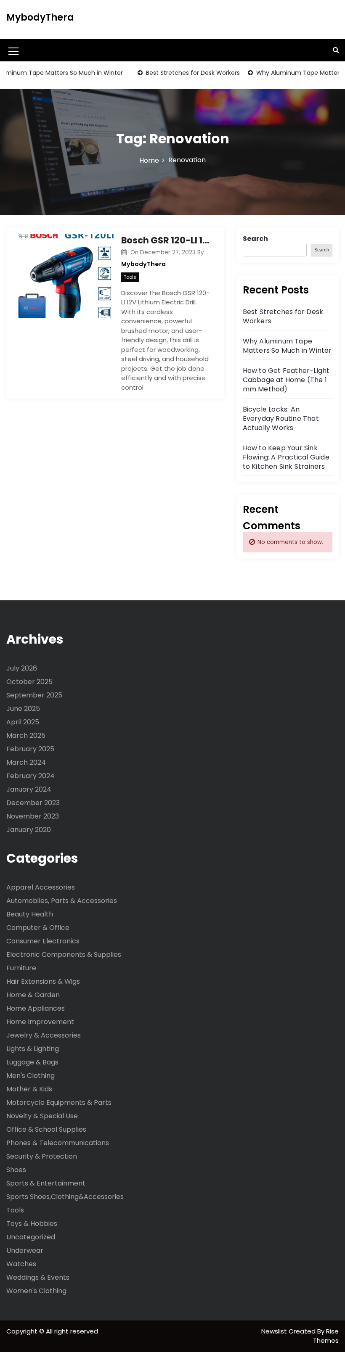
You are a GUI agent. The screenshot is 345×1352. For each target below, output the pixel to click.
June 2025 (23, 708)
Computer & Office (37, 927)
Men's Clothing (30, 1075)
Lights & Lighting (32, 1049)
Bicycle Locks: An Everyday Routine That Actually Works (281, 418)
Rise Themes (326, 1336)
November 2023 (32, 816)
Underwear (24, 1250)
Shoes (16, 1170)
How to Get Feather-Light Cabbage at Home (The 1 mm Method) (286, 380)
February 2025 (30, 749)
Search (255, 238)
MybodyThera (40, 17)
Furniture (21, 968)
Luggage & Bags (32, 1062)
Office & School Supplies (46, 1129)
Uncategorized (30, 1237)
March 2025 (25, 735)
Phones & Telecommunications (57, 1143)
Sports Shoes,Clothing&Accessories (65, 1196)
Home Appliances (35, 1008)
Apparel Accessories (40, 887)
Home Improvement (40, 1022)
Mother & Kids (29, 1089)
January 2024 (28, 789)
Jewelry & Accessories (43, 1035)
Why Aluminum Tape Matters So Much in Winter (287, 345)
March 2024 (26, 762)
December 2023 (33, 803)
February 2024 (30, 776)
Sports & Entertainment (45, 1183)
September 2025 (34, 695)
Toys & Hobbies (31, 1223)
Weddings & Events (37, 1277)
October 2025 (29, 682)
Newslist (275, 1331)
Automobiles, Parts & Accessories (61, 901)
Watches (21, 1264)
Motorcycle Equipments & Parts (58, 1102)
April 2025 (22, 722)
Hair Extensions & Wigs (43, 981)
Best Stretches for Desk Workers (182, 73)
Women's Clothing (36, 1291)
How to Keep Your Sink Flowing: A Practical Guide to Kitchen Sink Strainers (286, 457)
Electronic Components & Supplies (63, 954)
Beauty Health (29, 914)
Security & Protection (41, 1156)
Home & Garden (33, 995)
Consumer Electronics (43, 941)
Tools (130, 277)
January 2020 (28, 829)
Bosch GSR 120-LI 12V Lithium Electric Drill (166, 240)
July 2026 (21, 668)
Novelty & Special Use (42, 1116)
